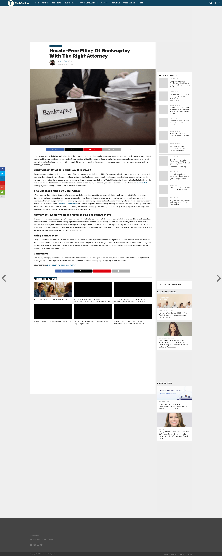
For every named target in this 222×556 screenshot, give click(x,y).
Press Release (129, 3)
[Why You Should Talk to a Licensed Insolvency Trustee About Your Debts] (133, 315)
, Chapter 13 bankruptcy (67, 203)
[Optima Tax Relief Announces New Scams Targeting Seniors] (93, 315)
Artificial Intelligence (88, 3)
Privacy (182, 554)
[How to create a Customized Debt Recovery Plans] (53, 315)
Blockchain (70, 3)
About (166, 554)
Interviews (115, 3)
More (141, 3)
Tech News (56, 3)
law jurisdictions (144, 183)
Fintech (45, 3)
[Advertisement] (111, 24)
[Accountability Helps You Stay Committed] (53, 293)
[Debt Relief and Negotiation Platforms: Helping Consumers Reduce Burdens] (133, 293)
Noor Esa (63, 61)
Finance (104, 3)
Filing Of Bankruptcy (67, 265)
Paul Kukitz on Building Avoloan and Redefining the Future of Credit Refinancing (92, 300)
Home (36, 3)
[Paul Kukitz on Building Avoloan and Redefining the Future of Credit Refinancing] (93, 293)
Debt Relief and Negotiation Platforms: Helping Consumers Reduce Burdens (130, 300)
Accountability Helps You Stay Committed (51, 299)
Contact (174, 554)
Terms (189, 554)
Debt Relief (52, 265)
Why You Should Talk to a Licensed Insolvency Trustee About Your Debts (129, 322)
